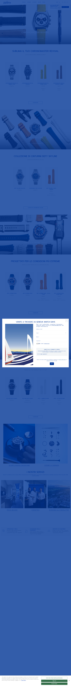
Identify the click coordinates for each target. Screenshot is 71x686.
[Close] (69, 680)
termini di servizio (50, 360)
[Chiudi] (67, 321)
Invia (52, 363)
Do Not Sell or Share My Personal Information (54, 678)
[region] (35, 680)
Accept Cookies (54, 683)
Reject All (54, 680)
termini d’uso (46, 343)
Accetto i (44, 343)
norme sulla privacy (62, 359)
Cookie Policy (23, 680)
